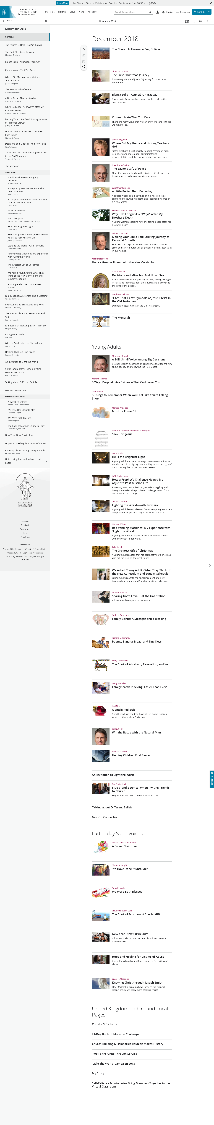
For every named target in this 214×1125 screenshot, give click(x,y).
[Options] (208, 21)
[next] (209, 566)
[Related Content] (201, 21)
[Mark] (83, 55)
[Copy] (83, 61)
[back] (3, 21)
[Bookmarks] (194, 21)
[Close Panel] (46, 21)
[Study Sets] (187, 21)
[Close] (83, 48)
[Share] (83, 66)
